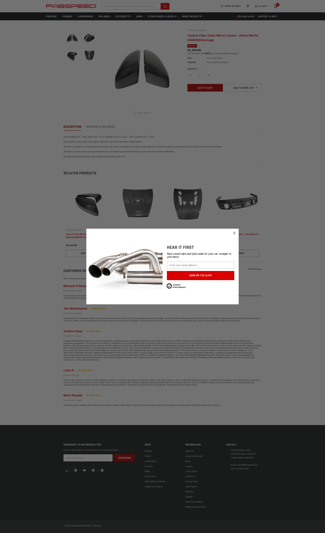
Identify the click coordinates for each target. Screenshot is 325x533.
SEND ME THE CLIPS (200, 275)
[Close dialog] (234, 233)
